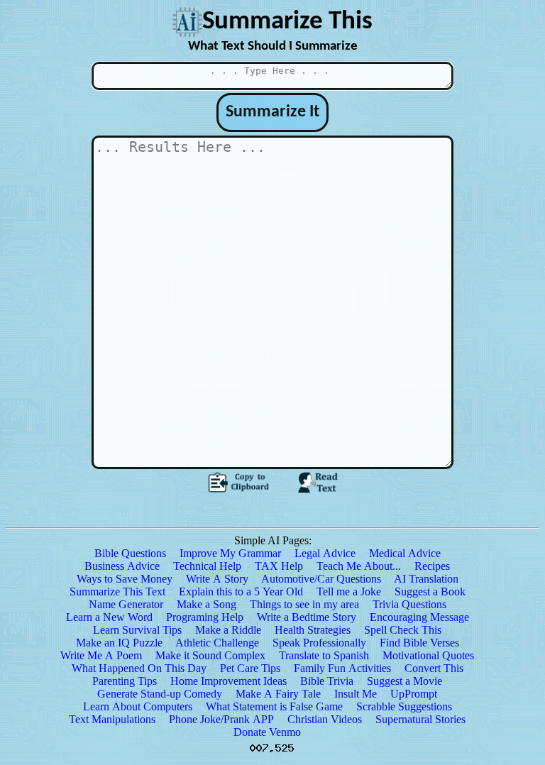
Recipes (432, 566)
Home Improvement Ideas (228, 681)
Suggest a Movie (404, 681)
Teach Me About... (358, 566)
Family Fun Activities (342, 668)
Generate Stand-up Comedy (159, 694)
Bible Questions (130, 553)
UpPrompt (413, 694)
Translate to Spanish (324, 655)
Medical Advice (405, 553)
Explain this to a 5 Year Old (241, 591)
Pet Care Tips (250, 668)
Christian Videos (324, 719)
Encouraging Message (419, 617)
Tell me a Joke (348, 591)
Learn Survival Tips (137, 630)
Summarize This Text (117, 591)
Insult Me (355, 694)
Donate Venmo (267, 732)
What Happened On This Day (139, 668)
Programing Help (204, 617)
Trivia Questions (409, 604)
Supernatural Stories (420, 719)
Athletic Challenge (217, 643)
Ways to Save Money (124, 579)
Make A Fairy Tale (278, 694)
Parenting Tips (124, 681)
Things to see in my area (304, 604)
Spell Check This (402, 630)
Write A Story (217, 579)
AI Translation (426, 579)
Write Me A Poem (101, 655)
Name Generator (126, 604)
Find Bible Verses (419, 643)
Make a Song (206, 604)
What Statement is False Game (274, 706)
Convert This (433, 668)
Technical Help (207, 566)
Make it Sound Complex (210, 655)
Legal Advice (325, 553)
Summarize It (272, 112)
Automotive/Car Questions (321, 579)
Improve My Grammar (230, 553)
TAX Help (279, 566)
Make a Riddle (228, 630)
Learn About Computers (137, 706)
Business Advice (122, 566)
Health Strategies (313, 630)
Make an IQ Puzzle (119, 643)
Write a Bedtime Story (306, 617)
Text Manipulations (112, 719)
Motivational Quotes (428, 655)
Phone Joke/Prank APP (221, 719)
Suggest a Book (430, 591)
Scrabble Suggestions (404, 706)
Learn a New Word (109, 617)
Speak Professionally (319, 643)
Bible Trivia (326, 681)
